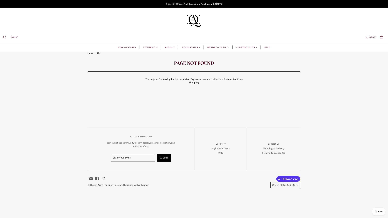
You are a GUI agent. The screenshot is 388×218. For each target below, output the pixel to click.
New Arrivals (127, 47)
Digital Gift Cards (220, 148)
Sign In (372, 37)
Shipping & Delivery (273, 148)
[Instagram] (103, 178)
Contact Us (273, 143)
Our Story (221, 143)
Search (14, 37)
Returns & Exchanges (273, 153)
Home (91, 53)
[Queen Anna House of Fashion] (194, 21)
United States (283, 185)
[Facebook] (97, 178)
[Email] (91, 178)
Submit (164, 158)
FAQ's (220, 153)
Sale (267, 47)
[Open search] (6, 37)
